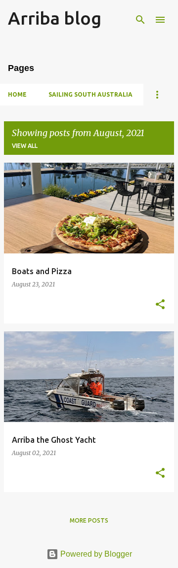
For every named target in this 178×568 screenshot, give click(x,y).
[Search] (140, 20)
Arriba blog (54, 18)
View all (25, 145)
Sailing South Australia (90, 94)
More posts (89, 520)
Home (17, 94)
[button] (160, 305)
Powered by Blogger (95, 554)
